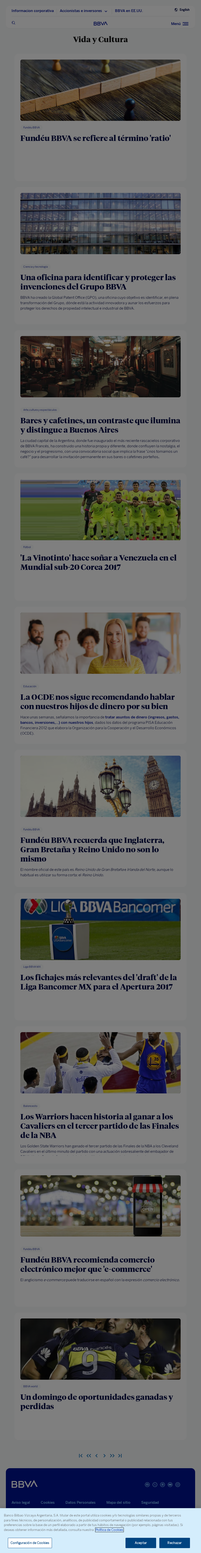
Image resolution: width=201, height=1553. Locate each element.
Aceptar (141, 1543)
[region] (100, 1530)
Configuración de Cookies (30, 1543)
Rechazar (174, 1543)
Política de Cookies (109, 1530)
